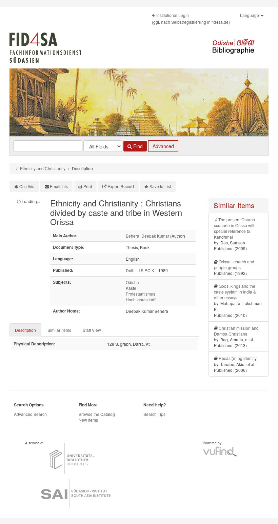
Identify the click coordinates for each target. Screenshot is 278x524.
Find (137, 146)
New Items (88, 420)
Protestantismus (140, 294)
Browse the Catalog (97, 414)
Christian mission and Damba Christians (236, 331)
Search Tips (154, 414)
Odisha (132, 282)
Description (25, 330)
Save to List (160, 186)
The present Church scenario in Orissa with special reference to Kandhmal (235, 228)
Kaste (131, 288)
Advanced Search (30, 414)
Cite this (26, 186)
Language (250, 15)
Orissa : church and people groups (234, 264)
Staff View (92, 330)
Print (87, 186)
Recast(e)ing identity (238, 358)
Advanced (163, 146)
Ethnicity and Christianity (42, 168)
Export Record (120, 186)
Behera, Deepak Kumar (147, 236)
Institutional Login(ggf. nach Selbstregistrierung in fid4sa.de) (191, 18)
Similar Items (59, 330)
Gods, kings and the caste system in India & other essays (235, 291)
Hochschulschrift (141, 299)
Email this (59, 186)
